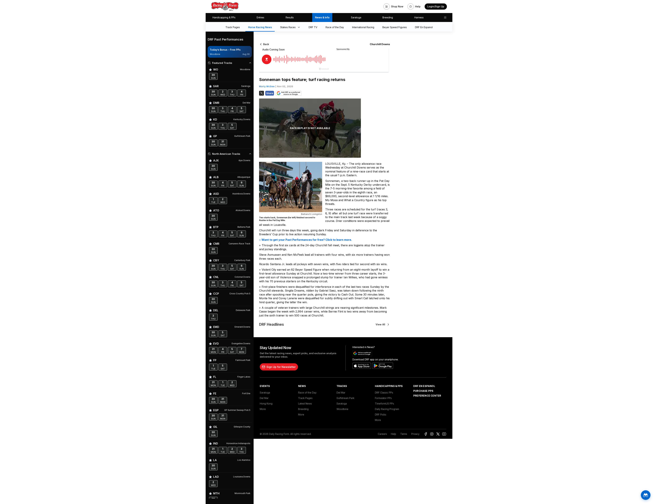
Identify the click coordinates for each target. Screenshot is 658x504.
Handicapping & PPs (223, 17)
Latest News (305, 403)
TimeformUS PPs (384, 403)
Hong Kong (266, 403)
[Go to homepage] (225, 6)
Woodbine (342, 409)
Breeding (387, 17)
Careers (382, 433)
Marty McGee (267, 86)
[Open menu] (445, 17)
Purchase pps (423, 390)
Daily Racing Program (387, 409)
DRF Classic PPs (384, 392)
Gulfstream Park (345, 398)
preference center (427, 395)
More (263, 409)
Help (393, 433)
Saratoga (356, 17)
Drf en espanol (424, 386)
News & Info (322, 17)
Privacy (415, 433)
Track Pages (305, 398)
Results (290, 17)
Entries (260, 17)
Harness (419, 17)
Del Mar (264, 398)
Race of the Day (307, 392)
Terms (403, 433)
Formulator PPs (383, 398)
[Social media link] (426, 434)
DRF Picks (380, 414)
